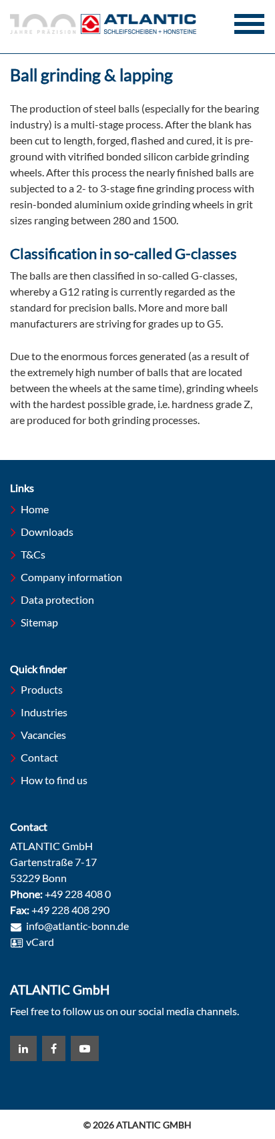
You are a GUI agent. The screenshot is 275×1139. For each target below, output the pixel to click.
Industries (44, 712)
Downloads (47, 531)
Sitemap (39, 622)
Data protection (57, 599)
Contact (39, 757)
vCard (40, 941)
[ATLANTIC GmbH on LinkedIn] (23, 1048)
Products (42, 689)
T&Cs (33, 554)
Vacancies (43, 734)
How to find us (54, 780)
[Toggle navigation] (249, 24)
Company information (71, 576)
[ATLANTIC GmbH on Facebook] (53, 1048)
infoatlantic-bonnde (77, 926)
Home (35, 509)
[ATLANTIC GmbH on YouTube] (85, 1048)
